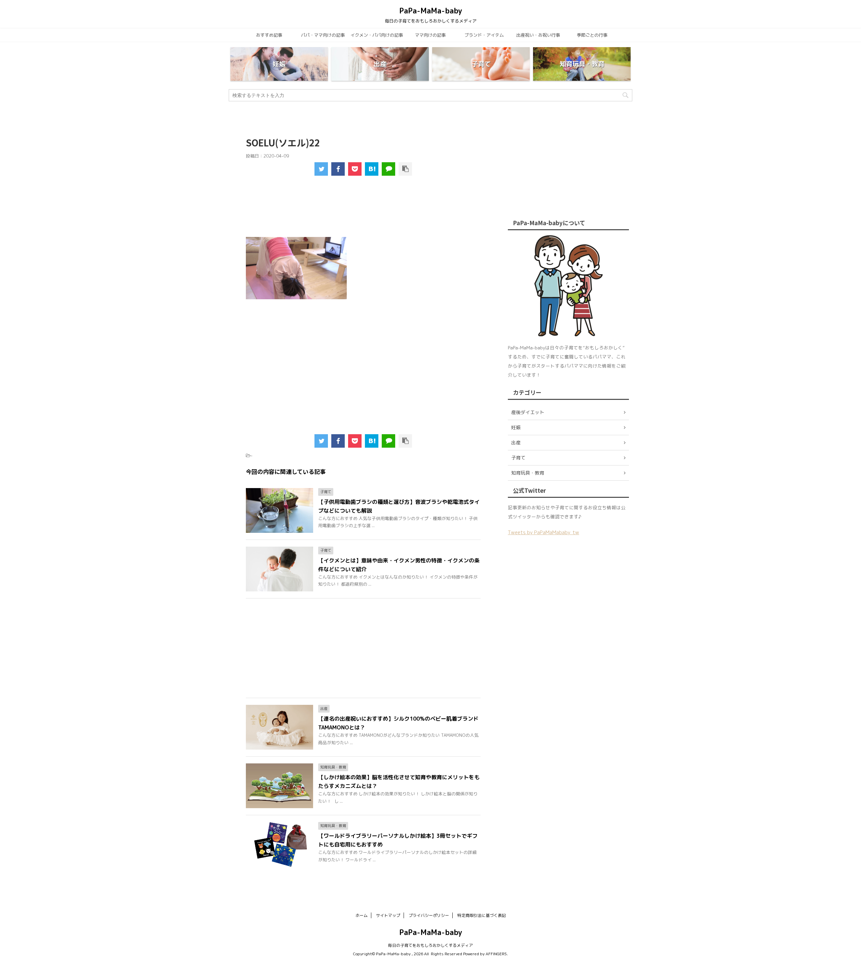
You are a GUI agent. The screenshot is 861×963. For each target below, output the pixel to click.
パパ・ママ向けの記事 (323, 35)
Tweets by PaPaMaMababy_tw (543, 532)
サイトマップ (388, 915)
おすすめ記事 (269, 35)
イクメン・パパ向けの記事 (376, 35)
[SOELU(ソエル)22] (371, 169)
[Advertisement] (363, 211)
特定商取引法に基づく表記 (481, 915)
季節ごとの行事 (592, 35)
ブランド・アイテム (484, 35)
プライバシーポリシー (429, 915)
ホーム (361, 915)
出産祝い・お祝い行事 (538, 35)
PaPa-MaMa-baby (430, 10)
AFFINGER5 (496, 954)
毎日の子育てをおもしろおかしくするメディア (430, 945)
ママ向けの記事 (430, 35)
